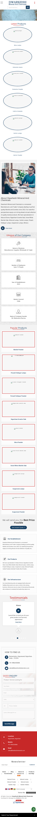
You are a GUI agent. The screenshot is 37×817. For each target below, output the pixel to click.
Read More (18, 622)
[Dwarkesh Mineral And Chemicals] (18, 3)
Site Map (31, 773)
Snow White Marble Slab (19, 466)
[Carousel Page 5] (19, 638)
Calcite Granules (18, 111)
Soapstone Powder (18, 512)
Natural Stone (11, 779)
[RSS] (19, 775)
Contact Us (20, 773)
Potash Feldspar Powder (18, 396)
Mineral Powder (11, 782)
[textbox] (17, 7)
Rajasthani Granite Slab (18, 419)
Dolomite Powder (17, 89)
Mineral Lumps (24, 779)
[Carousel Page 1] (12, 638)
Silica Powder (18, 442)
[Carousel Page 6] (21, 638)
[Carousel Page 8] (25, 638)
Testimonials (8, 773)
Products (31, 772)
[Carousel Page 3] (15, 638)
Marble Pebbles (24, 784)
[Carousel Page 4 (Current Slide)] (17, 638)
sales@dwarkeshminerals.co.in (19, 668)
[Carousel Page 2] (13, 638)
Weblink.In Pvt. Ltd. (21, 798)
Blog (12, 772)
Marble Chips (12, 784)
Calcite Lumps (17, 133)
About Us (21, 772)
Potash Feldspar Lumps (18, 373)
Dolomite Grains (18, 67)
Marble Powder (19, 350)
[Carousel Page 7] (23, 638)
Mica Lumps (17, 45)
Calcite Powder (17, 155)
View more (9, 228)
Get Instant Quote (17, 527)
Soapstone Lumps (18, 489)
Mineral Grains (25, 782)
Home (4, 772)
